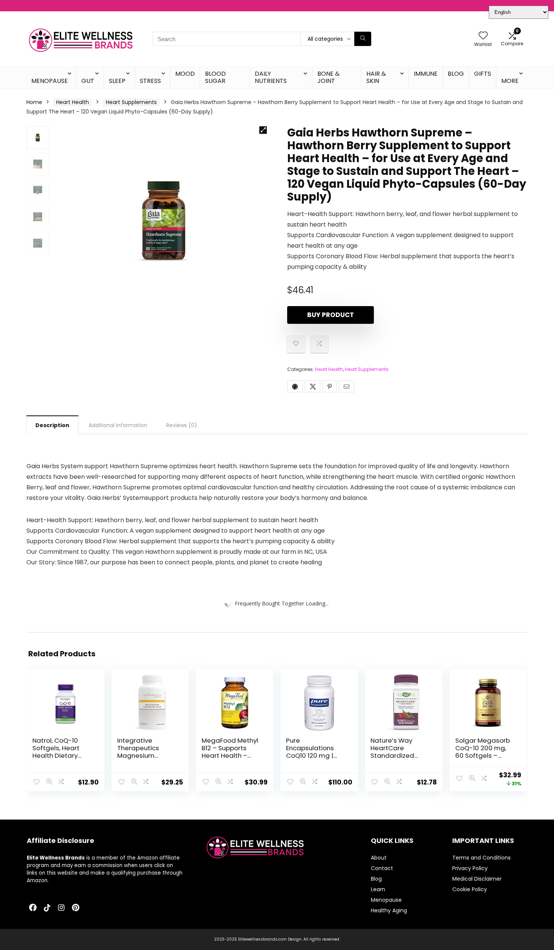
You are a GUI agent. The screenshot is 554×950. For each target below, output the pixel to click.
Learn (378, 889)
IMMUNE (426, 73)
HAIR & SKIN (376, 77)
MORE (510, 81)
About (379, 857)
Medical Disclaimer (477, 879)
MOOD (185, 73)
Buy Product (330, 314)
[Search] (362, 39)
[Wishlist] (483, 36)
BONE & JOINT (328, 77)
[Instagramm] (61, 908)
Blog (376, 879)
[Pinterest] (76, 908)
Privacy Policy (470, 868)
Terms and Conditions (481, 857)
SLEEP (117, 81)
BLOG (456, 73)
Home (34, 102)
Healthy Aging (389, 910)
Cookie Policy (469, 889)
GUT (87, 81)
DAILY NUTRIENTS (271, 77)
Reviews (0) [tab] (181, 425)
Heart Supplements (131, 102)
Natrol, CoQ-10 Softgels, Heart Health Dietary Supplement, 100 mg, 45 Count (58, 755)
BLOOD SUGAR (215, 77)
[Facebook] (33, 908)
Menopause (386, 900)
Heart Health (72, 102)
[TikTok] (47, 908)
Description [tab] (52, 425)
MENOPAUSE (49, 81)
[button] (263, 130)
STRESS (150, 81)
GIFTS (482, 73)
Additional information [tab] (118, 425)
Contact (382, 868)
